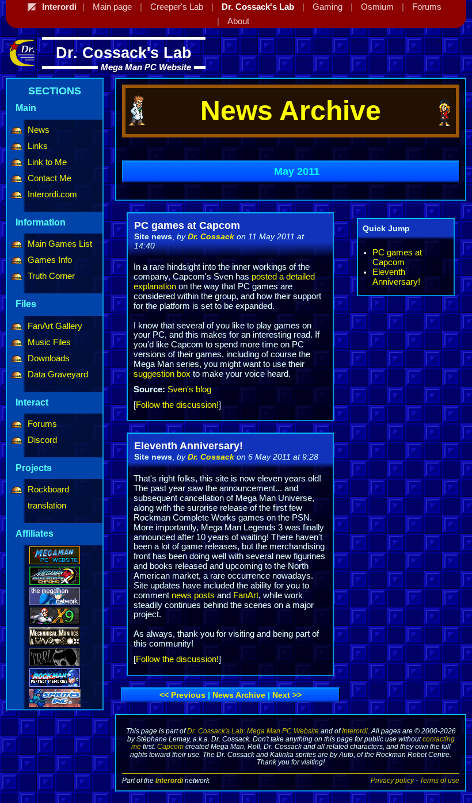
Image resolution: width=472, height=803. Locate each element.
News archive (238, 694)
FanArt (245, 595)
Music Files (49, 342)
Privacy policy (392, 780)
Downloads (49, 358)
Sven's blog (189, 389)
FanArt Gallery (55, 326)
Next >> (287, 694)
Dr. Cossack (211, 236)
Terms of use (439, 780)
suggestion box (162, 373)
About (238, 21)
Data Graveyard (58, 374)
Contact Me (49, 178)
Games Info (50, 260)
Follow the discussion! (177, 405)
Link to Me (47, 162)
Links (38, 146)
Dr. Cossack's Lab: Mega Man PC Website (253, 731)
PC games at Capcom (397, 257)
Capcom (170, 746)
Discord (42, 440)
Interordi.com (52, 194)
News (39, 130)
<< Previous (182, 694)
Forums (42, 424)
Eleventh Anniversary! (396, 276)
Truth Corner (51, 276)
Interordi (355, 731)
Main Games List (60, 243)
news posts (193, 595)
